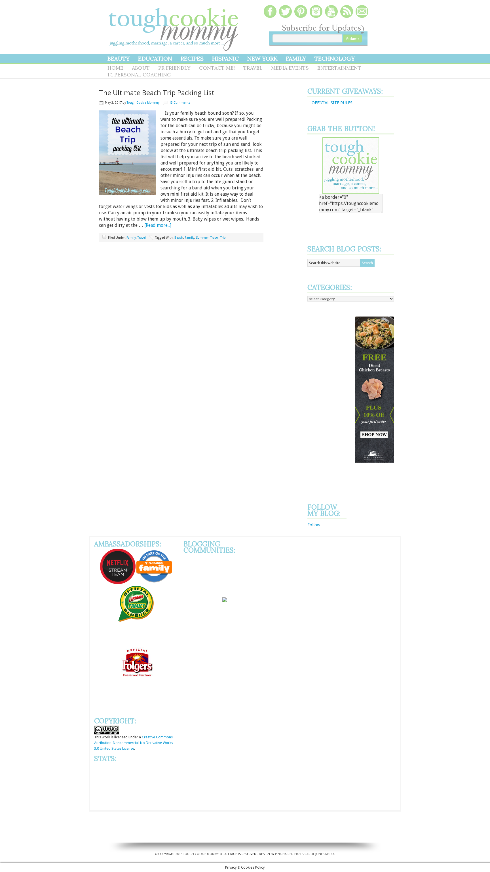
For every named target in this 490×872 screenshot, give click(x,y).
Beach (178, 238)
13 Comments (179, 102)
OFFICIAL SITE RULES (332, 102)
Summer (202, 238)
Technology (334, 58)
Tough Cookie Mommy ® (202, 854)
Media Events (290, 68)
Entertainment (339, 68)
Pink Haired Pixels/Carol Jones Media (305, 854)
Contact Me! (217, 68)
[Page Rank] (136, 804)
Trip (223, 238)
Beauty (118, 58)
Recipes (192, 58)
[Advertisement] (330, 401)
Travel (253, 68)
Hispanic (225, 58)
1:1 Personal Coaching (139, 74)
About (141, 68)
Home (115, 68)
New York (262, 58)
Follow (313, 524)
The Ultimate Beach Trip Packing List (156, 92)
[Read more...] (157, 225)
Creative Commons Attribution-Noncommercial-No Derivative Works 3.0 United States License (133, 743)
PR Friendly (174, 68)
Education (155, 58)
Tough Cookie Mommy (174, 25)
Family (296, 58)
